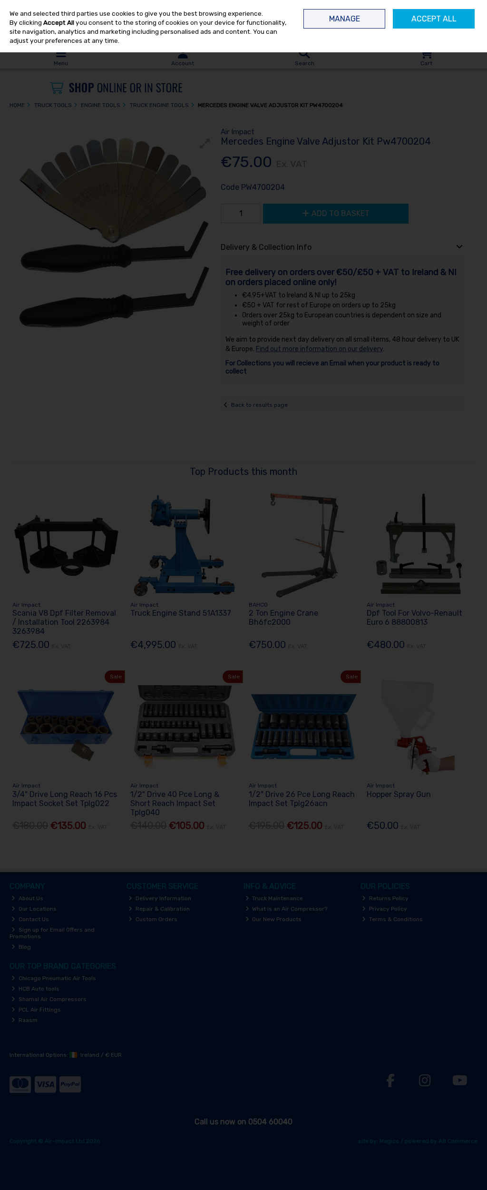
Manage (344, 18)
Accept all (434, 18)
